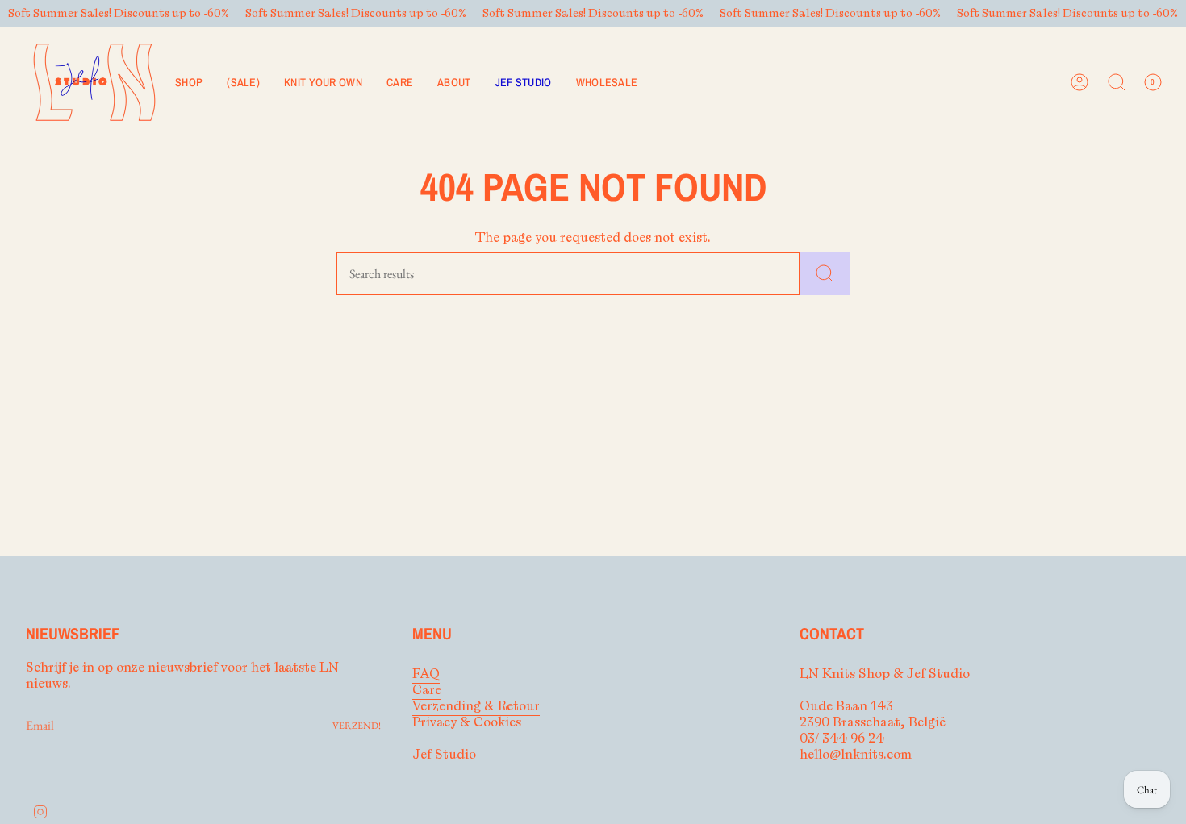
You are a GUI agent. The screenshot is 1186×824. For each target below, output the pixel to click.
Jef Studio (444, 755)
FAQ (426, 674)
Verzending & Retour (476, 706)
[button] (189, 82)
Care (426, 690)
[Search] (825, 273)
